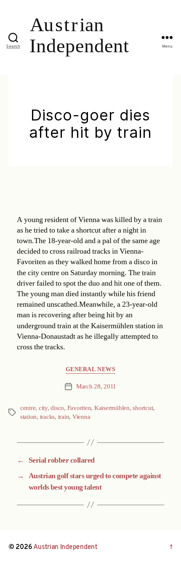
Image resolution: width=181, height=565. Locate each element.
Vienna (81, 417)
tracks (47, 417)
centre (27, 408)
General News (90, 369)
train (63, 417)
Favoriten (79, 408)
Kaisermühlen (112, 408)
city (43, 408)
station (28, 417)
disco (57, 408)
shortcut (143, 408)
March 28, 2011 (96, 387)
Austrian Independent (65, 547)
